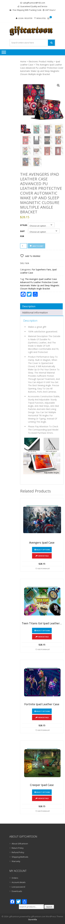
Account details (19, 882)
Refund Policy (18, 852)
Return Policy (18, 848)
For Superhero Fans (41, 269)
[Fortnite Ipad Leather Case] (42, 681)
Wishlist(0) (41, 18)
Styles (23, 225)
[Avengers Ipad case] (42, 520)
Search (49, 907)
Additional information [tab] (35, 312)
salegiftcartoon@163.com (34, 3)
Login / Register (25, 18)
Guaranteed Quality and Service (33, 6)
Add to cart (38, 246)
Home (23, 61)
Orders (15, 878)
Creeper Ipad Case (42, 785)
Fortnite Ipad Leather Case (41, 704)
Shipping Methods (20, 857)
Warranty (16, 861)
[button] (58, 85)
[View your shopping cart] (48, 18)
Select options (43, 550)
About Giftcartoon (20, 843)
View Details (43, 556)
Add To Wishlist (43, 568)
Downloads (17, 891)
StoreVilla (32, 919)
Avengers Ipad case (41, 542)
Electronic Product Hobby (41, 61)
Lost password (18, 886)
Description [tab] (28, 306)
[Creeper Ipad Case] (42, 762)
